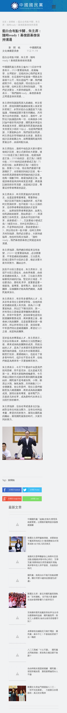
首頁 (4, 22)
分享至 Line (35, 499)
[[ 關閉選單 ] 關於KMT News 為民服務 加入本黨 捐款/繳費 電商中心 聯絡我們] (45, 3)
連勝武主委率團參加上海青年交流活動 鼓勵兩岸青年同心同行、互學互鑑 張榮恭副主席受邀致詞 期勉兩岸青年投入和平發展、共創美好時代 (43, 562)
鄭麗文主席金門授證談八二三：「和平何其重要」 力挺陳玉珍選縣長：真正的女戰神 (43, 690)
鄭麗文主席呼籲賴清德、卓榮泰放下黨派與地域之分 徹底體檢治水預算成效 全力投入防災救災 (43, 541)
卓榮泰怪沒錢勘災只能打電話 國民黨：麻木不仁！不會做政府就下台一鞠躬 (43, 634)
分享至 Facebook (14, 490)
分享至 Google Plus (14, 499)
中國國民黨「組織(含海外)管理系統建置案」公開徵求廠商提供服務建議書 (43, 522)
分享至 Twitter (34, 490)
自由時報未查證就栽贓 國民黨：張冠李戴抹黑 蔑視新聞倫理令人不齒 (43, 671)
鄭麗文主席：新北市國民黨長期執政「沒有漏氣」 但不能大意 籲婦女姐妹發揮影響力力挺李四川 (43, 597)
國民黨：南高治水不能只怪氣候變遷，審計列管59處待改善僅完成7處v (43, 578)
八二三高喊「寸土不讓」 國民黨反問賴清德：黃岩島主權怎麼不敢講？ (43, 653)
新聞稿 (12, 22)
